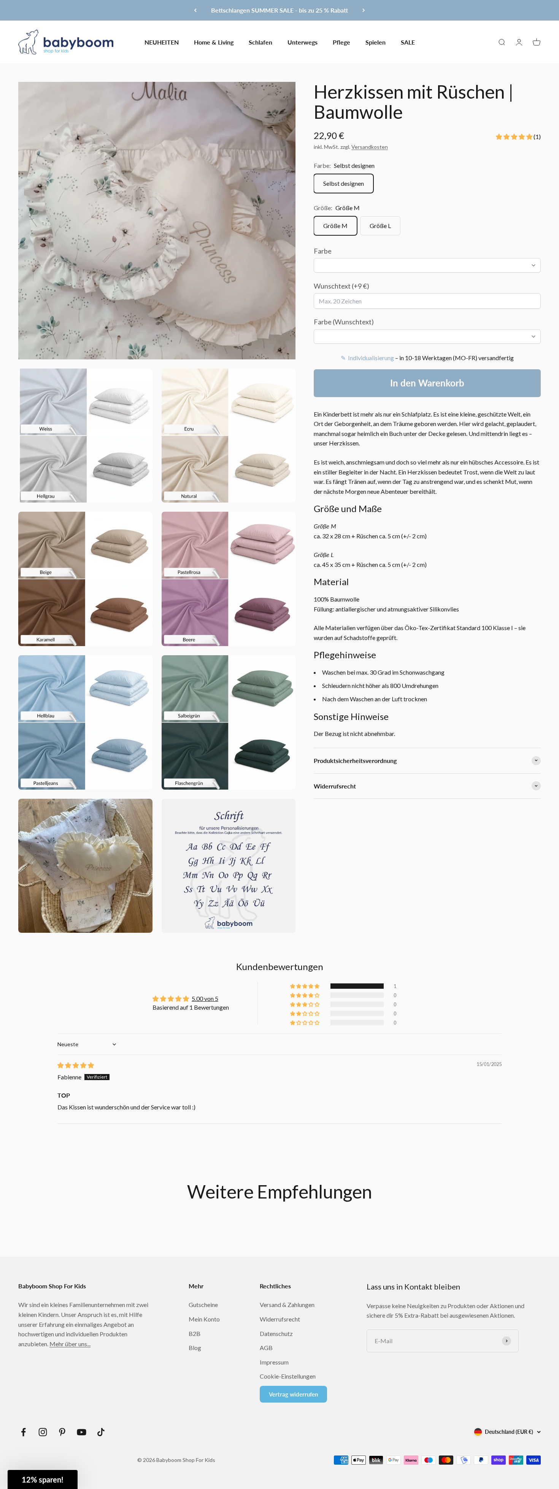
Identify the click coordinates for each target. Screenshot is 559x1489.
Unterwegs (302, 41)
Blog (195, 1347)
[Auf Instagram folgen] (43, 1432)
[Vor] (363, 10)
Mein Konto (204, 1319)
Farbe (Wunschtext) (344, 322)
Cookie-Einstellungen (288, 1376)
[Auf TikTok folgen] (101, 1432)
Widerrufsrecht (280, 1319)
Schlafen (260, 41)
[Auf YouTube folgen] (81, 1432)
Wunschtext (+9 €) (341, 285)
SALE (408, 41)
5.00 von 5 (205, 998)
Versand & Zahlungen (287, 1304)
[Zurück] (195, 10)
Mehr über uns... (70, 1343)
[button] (515, 136)
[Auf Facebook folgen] (23, 1432)
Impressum (274, 1362)
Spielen (375, 41)
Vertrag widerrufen (293, 1394)
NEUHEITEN (162, 41)
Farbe (323, 250)
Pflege (341, 41)
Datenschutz (276, 1333)
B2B (194, 1333)
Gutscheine (203, 1304)
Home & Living (213, 41)
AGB (266, 1347)
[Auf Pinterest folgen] (62, 1432)
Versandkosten (369, 147)
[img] (75, 1065)
